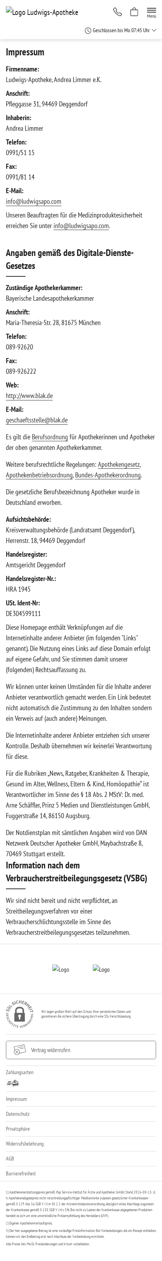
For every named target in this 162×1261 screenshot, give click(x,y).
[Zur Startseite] (45, 12)
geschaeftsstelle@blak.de (37, 419)
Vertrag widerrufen (50, 1050)
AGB (10, 1158)
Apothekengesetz (119, 464)
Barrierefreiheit (21, 1173)
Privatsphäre (18, 1128)
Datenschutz (17, 1113)
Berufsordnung (50, 436)
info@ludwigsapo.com (33, 201)
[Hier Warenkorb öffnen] (134, 12)
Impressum (16, 1098)
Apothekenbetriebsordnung (39, 474)
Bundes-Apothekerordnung (108, 474)
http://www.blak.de (29, 395)
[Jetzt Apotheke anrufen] (117, 12)
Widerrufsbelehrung (25, 1143)
